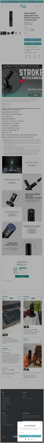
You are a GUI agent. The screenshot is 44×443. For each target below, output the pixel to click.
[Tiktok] (34, 439)
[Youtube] (28, 439)
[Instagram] (31, 439)
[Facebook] (25, 439)
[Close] (41, 423)
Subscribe (30, 436)
